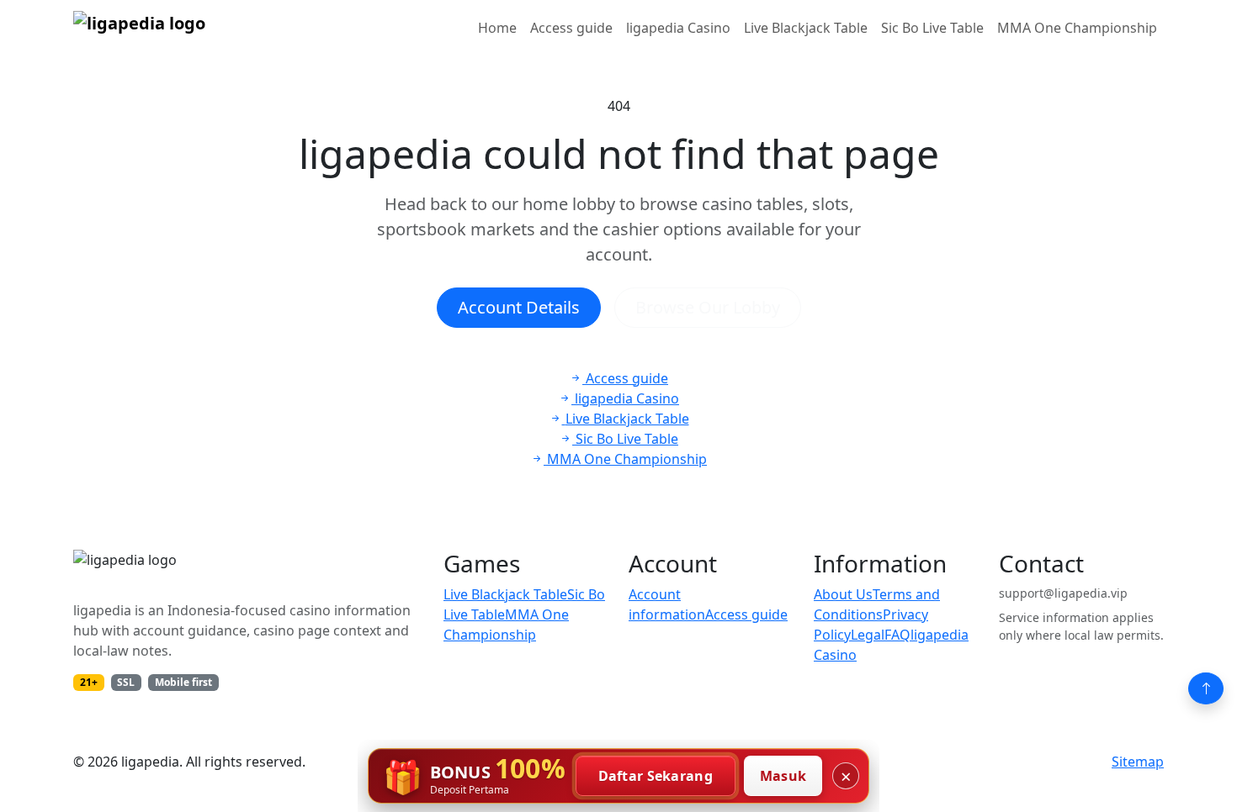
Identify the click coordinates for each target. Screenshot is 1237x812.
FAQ (897, 634)
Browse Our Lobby (707, 307)
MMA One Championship (1077, 27)
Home (497, 27)
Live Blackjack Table (806, 27)
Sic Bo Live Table (932, 27)
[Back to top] (1206, 688)
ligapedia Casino (678, 27)
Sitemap (1138, 761)
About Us (843, 594)
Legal (867, 634)
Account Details (519, 307)
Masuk (783, 776)
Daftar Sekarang (656, 776)
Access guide (571, 27)
